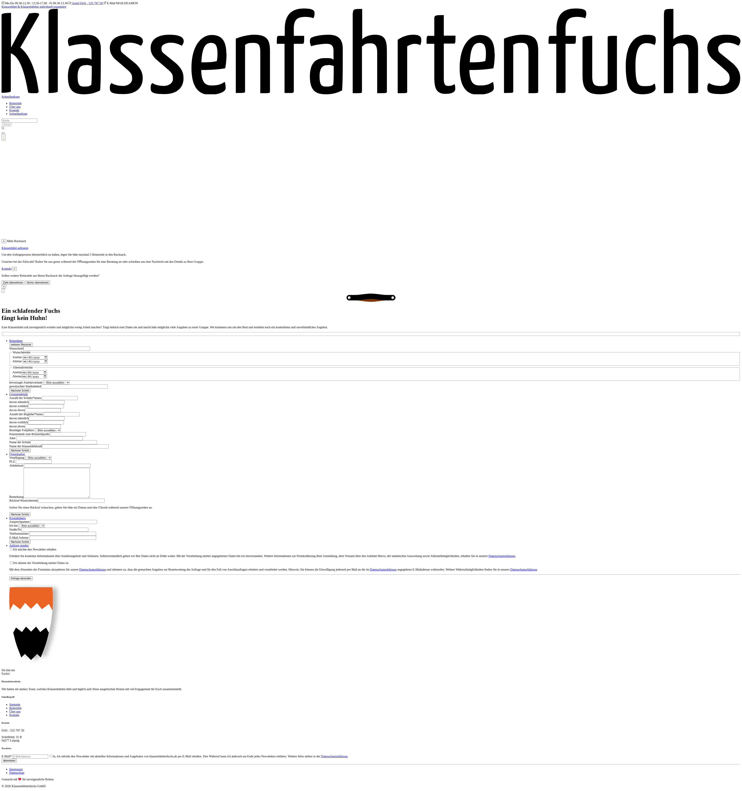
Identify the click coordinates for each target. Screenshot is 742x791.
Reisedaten (16, 340)
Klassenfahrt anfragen (15, 248)
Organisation (17, 454)
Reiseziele (15, 103)
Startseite (14, 704)
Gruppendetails (18, 394)
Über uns (14, 106)
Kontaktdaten (17, 518)
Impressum (16, 769)
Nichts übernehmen (38, 282)
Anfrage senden (19, 545)
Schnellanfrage (11, 96)
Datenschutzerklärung (501, 556)
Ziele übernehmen (13, 282)
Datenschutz (16, 772)
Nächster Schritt (20, 390)
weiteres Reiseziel (21, 344)
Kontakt (14, 110)
